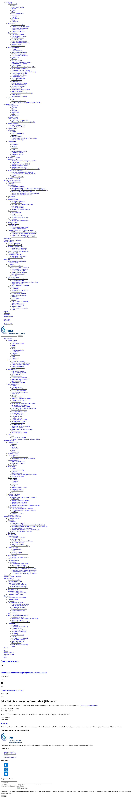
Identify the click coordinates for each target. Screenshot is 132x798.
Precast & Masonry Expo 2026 (12, 690)
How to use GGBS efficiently (19, 301)
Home (6, 651)
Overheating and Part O (18, 127)
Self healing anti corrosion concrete (21, 62)
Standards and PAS (13, 159)
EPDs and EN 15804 (17, 177)
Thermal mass (12, 185)
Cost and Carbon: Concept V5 (20, 267)
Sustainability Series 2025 (18, 256)
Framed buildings (13, 118)
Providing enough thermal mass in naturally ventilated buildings (29, 190)
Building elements (13, 106)
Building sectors (12, 141)
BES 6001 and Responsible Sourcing (22, 172)
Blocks (13, 10)
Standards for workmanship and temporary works (25, 169)
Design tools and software (15, 266)
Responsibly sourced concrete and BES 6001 (24, 233)
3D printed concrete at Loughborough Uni (23, 67)
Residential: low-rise (17, 154)
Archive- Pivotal (9, 654)
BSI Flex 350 (15, 162)
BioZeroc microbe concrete (19, 73)
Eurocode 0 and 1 (13, 117)
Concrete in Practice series (15, 258)
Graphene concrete (16, 81)
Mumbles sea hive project (18, 84)
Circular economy (13, 211)
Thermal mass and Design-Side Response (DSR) (25, 193)
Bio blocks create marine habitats (20, 70)
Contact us (7, 314)
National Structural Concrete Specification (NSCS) (25, 102)
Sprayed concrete (16, 44)
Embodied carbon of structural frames (22, 204)
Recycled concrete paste (18, 86)
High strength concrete (17, 34)
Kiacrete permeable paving (19, 83)
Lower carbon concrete (18, 303)
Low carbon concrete (17, 206)
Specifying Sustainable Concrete (17, 261)
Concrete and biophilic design (19, 227)
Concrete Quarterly (9, 752)
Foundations (14, 112)
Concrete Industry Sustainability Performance (21, 230)
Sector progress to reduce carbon (20, 89)
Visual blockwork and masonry (20, 28)
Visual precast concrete (18, 31)
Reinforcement (15, 18)
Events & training (9, 241)
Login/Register (8, 316)
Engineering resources (17, 283)
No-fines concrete (16, 39)
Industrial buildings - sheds (19, 151)
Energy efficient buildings (18, 295)
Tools (9, 97)
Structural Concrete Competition (20, 285)
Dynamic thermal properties (19, 272)
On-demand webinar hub (15, 245)
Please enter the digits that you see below (12, 786)
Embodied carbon (16, 203)
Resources (7, 259)
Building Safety (12, 128)
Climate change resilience (18, 293)
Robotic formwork (16, 88)
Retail (13, 156)
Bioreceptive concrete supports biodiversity (23, 72)
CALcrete (14, 275)
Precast (13, 8)
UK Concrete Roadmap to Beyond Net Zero (24, 237)
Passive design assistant (18, 274)
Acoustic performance (14, 182)
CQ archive (11, 264)
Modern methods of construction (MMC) (23, 122)
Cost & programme (13, 224)
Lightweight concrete (17, 38)
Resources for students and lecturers (18, 279)
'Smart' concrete (15, 94)
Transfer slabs (15, 115)
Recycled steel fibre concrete (19, 55)
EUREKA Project (16, 60)
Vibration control (13, 222)
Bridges (13, 131)
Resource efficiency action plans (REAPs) (23, 235)
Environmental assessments (15, 170)
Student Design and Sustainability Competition (24, 282)
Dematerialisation (16, 212)
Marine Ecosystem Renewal (19, 52)
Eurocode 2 (14, 296)
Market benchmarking (17, 305)
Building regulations (13, 123)
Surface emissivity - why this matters (21, 191)
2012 (5, 655)
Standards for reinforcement (19, 167)
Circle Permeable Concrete (19, 63)
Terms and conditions (10, 757)
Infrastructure (11, 130)
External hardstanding (17, 133)
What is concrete (12, 4)
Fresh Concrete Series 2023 (19, 248)
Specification (8, 2)
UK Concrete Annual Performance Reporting (24, 232)
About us (7, 313)
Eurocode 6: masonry (14, 178)
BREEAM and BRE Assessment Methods (23, 173)
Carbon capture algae (17, 76)
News (6, 311)
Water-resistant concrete (18, 46)
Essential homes (16, 65)
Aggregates (14, 17)
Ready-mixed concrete (17, 7)
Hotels (13, 149)
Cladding (14, 107)
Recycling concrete (16, 216)
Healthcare (14, 148)
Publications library (13, 277)
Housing (13, 300)
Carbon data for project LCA (19, 290)
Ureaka (13, 49)
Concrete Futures (13, 262)
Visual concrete (12, 23)
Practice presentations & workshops (18, 251)
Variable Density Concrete (18, 54)
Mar (5, 657)
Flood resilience (12, 219)
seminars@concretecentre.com (89, 705)
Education (14, 146)
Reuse (13, 214)
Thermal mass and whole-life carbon (21, 195)
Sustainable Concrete (10, 754)
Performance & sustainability (12, 180)
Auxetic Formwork (16, 51)
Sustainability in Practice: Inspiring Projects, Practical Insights (24, 673)
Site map (6, 755)
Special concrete (12, 33)
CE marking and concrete (18, 101)
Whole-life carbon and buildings (20, 209)
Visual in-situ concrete (17, 29)
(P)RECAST (15, 57)
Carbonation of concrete (18, 201)
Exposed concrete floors (18, 25)
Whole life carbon (13, 199)
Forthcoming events (10, 661)
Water (13, 20)
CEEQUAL (14, 175)
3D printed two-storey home (19, 68)
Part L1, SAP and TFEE (18, 125)
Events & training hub (14, 243)
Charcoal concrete (16, 80)
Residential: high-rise (17, 152)
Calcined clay (15, 15)
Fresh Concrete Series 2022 (19, 250)
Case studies (7, 238)
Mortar (13, 12)
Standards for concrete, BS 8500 (20, 164)
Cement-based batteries (18, 78)
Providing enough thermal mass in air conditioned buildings (28, 188)
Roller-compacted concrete (19, 41)
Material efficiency (16, 306)
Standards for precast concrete (19, 165)
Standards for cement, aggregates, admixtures (24, 161)
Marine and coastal (16, 136)
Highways (14, 135)
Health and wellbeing (17, 298)
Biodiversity (14, 288)
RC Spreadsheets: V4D (18, 271)
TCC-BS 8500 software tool (19, 269)
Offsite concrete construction (19, 308)
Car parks (14, 143)
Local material (12, 225)
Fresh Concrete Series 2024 (16, 246)
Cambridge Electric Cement (19, 75)
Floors (13, 109)
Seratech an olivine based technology (22, 93)
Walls (13, 114)
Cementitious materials (17, 13)
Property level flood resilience (19, 220)
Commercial (14, 144)
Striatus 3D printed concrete (19, 96)
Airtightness (11, 196)
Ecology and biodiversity (18, 228)
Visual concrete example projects (20, 26)
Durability (11, 183)
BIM (12, 99)
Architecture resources (17, 280)
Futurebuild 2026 (13, 253)
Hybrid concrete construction (19, 120)
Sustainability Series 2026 (15, 254)
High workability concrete (18, 36)
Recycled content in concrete (19, 217)
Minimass (14, 59)
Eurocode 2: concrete (14, 157)
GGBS (13, 5)
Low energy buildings (17, 207)
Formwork (14, 110)
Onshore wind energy (17, 139)
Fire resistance (12, 198)
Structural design (9, 104)
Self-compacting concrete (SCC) (20, 42)
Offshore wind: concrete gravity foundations (24, 138)
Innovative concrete (13, 47)
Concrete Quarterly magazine (12, 240)
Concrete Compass (13, 287)
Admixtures (14, 21)
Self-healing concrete (17, 91)
